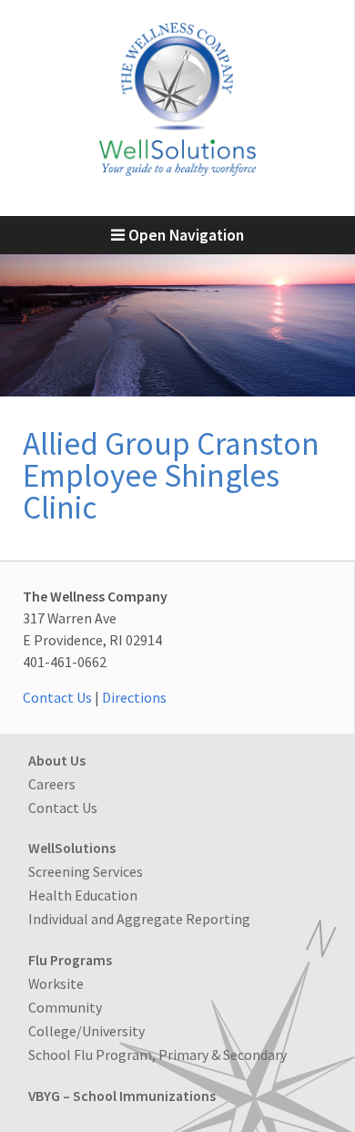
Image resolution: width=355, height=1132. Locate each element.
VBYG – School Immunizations (122, 1095)
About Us (57, 760)
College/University (86, 1031)
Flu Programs (70, 960)
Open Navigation (184, 235)
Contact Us (57, 697)
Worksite (56, 983)
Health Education (82, 895)
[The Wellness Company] (177, 170)
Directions (134, 697)
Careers (52, 784)
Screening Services (85, 871)
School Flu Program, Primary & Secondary (157, 1054)
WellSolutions (72, 848)
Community (65, 1007)
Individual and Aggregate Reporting (139, 919)
